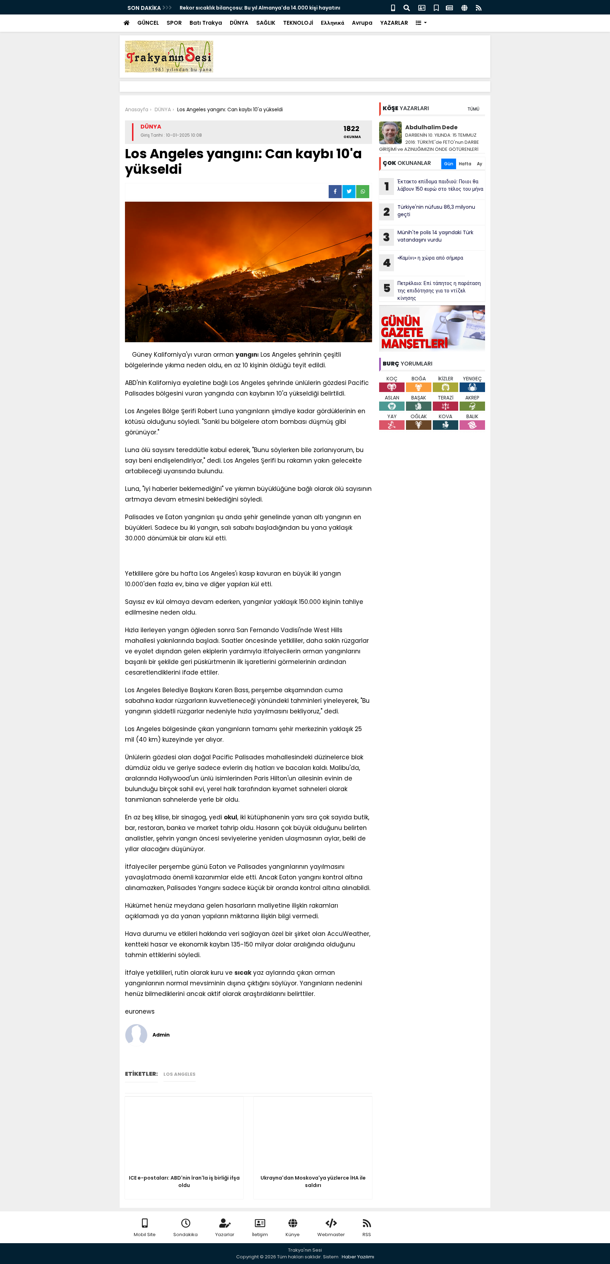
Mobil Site (145, 1234)
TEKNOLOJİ (298, 22)
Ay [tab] (479, 164)
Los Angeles (179, 1074)
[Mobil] (393, 7)
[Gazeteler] (449, 7)
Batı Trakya (206, 22)
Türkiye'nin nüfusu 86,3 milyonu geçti (429, 211)
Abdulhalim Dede (431, 127)
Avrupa (362, 22)
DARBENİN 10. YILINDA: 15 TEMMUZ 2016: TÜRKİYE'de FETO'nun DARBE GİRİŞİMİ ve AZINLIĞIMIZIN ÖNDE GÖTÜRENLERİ (429, 142)
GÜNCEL (148, 22)
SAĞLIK (265, 22)
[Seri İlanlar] (436, 7)
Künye (293, 1234)
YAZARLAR (394, 22)
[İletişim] (422, 7)
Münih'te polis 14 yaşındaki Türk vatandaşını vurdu (428, 237)
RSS (367, 1234)
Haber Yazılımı (358, 1256)
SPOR (174, 22)
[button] (421, 23)
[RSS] (478, 7)
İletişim (260, 1234)
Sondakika (185, 1234)
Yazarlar (224, 1234)
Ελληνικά (332, 22)
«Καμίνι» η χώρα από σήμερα (423, 262)
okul (230, 817)
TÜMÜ (473, 109)
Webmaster (331, 1234)
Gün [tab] (448, 164)
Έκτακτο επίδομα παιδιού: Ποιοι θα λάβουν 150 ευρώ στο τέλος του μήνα (434, 186)
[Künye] (464, 7)
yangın (246, 354)
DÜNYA (239, 22)
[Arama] (406, 7)
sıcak (242, 972)
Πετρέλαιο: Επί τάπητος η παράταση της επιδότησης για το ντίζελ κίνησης (432, 291)
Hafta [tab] (465, 164)
